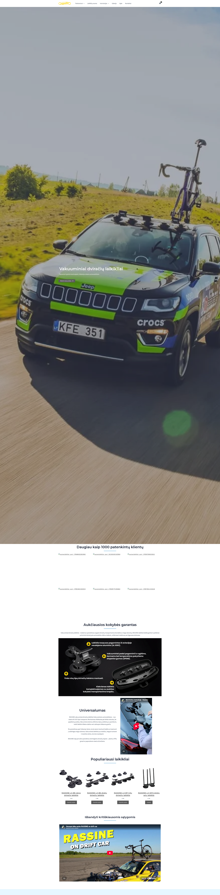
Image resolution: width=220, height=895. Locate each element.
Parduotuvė (79, 3)
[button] (83, 3)
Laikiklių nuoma (92, 3)
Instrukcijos (103, 3)
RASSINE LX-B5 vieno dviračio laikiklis (71, 794)
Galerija (114, 3)
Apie (120, 3)
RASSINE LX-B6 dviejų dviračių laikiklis (97, 794)
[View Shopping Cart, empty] (160, 3)
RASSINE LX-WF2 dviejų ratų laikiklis (149, 794)
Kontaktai (128, 3)
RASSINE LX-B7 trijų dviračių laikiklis (123, 794)
